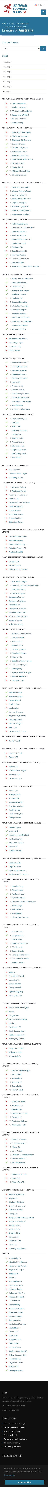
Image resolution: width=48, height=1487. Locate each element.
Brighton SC (13, 1198)
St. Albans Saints (19, 649)
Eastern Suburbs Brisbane (19, 502)
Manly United (17, 167)
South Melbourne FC (20, 362)
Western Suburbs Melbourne (24, 901)
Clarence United (15, 753)
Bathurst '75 (13, 1273)
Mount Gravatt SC (16, 802)
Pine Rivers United (16, 806)
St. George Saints (19, 175)
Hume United (17, 1090)
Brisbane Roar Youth (20, 258)
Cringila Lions (14, 1015)
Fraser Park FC (14, 605)
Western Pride (18, 262)
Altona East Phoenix (20, 917)
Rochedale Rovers (16, 522)
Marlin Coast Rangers (17, 1324)
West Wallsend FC (16, 552)
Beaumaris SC (17, 1105)
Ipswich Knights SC (16, 506)
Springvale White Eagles (22, 672)
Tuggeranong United (20, 115)
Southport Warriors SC (18, 1351)
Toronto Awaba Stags (17, 544)
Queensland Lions (16, 518)
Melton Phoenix (15, 1225)
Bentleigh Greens (19, 374)
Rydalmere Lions (15, 1052)
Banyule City (17, 1086)
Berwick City (17, 1109)
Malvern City (17, 939)
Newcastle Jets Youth (20, 187)
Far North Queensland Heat (23, 228)
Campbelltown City (19, 302)
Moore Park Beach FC (17, 870)
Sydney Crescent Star (17, 1355)
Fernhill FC (13, 1023)
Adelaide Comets (19, 294)
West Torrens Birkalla (20, 317)
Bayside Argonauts (16, 1194)
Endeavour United (16, 1210)
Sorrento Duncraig (19, 430)
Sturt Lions (13, 727)
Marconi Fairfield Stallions (22, 159)
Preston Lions (17, 890)
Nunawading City (19, 1125)
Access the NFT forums (12, 1431)
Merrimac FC (14, 1331)
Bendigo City (17, 668)
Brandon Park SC (15, 1281)
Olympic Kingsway (16, 991)
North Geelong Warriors (21, 634)
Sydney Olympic (18, 144)
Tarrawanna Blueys (17, 1035)
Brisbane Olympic (19, 231)
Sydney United (18, 163)
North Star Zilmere (16, 514)
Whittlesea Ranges (19, 676)
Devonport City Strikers (18, 338)
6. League (7, 77)
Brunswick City (18, 680)
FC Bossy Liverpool (16, 1297)
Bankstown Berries (16, 597)
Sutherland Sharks (19, 151)
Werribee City (17, 405)
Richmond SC (17, 641)
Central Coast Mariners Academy (25, 585)
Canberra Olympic (19, 107)
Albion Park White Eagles (19, 1007)
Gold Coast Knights (16, 1308)
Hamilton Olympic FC (20, 206)
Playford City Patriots (17, 716)
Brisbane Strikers (19, 235)
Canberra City (17, 122)
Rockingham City (15, 995)
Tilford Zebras (14, 350)
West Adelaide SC (19, 282)
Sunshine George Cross (21, 661)
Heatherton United (19, 1113)
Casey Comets (18, 951)
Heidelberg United (19, 370)
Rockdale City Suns (19, 148)
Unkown (7, 91)
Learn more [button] (9, 1475)
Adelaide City (17, 298)
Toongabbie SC (15, 1359)
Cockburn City (17, 438)
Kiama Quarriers (15, 1316)
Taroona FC (13, 757)
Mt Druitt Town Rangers (18, 616)
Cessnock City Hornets (18, 536)
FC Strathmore (14, 1300)
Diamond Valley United (21, 955)
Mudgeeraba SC (15, 1339)
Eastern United (15, 700)
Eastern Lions (17, 931)
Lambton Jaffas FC (19, 195)
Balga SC (12, 972)
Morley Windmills (15, 987)
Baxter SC (13, 1277)
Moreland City (17, 886)
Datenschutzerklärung (12, 1443)
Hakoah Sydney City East (19, 835)
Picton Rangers (15, 1347)
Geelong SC (17, 1082)
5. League (7, 72)
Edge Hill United (15, 866)
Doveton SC (17, 1117)
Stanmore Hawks (16, 850)
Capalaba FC (14, 498)
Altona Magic (17, 905)
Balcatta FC (16, 426)
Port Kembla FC (15, 1027)
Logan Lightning (15, 510)
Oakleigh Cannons (19, 366)
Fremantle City (14, 1304)
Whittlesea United (19, 1158)
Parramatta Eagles (19, 581)
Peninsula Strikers (19, 1121)
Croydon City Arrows (17, 1206)
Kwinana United (15, 1320)
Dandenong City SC (20, 665)
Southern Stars (18, 962)
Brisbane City (17, 247)
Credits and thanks (11, 1435)
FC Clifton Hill (17, 947)
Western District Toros (18, 731)
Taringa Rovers (15, 817)
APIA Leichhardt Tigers (21, 171)
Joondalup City (14, 980)
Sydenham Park (18, 898)
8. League (7, 86)
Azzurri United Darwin (17, 1266)
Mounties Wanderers (17, 612)
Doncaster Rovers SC (20, 958)
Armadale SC (17, 457)
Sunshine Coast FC (19, 251)
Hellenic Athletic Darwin (18, 569)
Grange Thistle (15, 794)
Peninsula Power (19, 491)
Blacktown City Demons (21, 140)
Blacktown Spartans (20, 136)
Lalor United (17, 1151)
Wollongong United (16, 1038)
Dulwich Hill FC (14, 831)
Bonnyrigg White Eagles (21, 132)
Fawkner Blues (18, 894)
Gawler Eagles (14, 704)
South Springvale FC (20, 943)
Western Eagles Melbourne (23, 1155)
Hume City (16, 382)
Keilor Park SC (17, 909)
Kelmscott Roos (15, 984)
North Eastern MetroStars (22, 279)
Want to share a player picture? (15, 1439)
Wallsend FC (14, 1366)
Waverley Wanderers (17, 1248)
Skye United (13, 1237)
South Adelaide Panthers (22, 321)
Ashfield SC (13, 766)
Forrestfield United (16, 976)
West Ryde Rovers (16, 1370)
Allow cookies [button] (24, 1482)
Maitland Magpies (16, 540)
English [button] (40, 5)
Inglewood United (19, 449)
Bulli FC (11, 1011)
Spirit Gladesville (15, 620)
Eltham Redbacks (16, 1289)
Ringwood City (14, 1233)
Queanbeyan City (16, 477)
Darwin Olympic (15, 565)
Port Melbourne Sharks (21, 401)
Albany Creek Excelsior (18, 495)
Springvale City (15, 1241)
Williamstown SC (18, 1162)
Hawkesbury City (15, 839)
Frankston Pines (18, 1101)
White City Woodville (20, 306)
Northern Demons (16, 712)
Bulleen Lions (17, 645)
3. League (7, 67)
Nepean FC (13, 846)
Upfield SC (13, 1244)
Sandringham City (19, 1174)
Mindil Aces (13, 1335)
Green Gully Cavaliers (21, 397)
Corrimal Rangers (16, 1285)
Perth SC (15, 422)
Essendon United (19, 1143)
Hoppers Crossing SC (17, 1221)
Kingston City (17, 657)
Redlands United (19, 243)
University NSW (15, 1056)
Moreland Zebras (19, 653)
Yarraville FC (17, 1074)
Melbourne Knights (19, 378)
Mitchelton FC (14, 798)
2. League (7, 62)
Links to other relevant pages (15, 1423)
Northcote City (17, 386)
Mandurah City (15, 774)
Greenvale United (16, 1312)
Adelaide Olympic (16, 696)
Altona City (16, 1147)
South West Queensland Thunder (25, 266)
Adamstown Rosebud (20, 214)
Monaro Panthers (19, 119)
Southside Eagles (16, 814)
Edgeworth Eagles (19, 202)
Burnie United (14, 741)
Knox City (16, 1178)
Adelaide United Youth (18, 1262)
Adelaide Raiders (19, 313)
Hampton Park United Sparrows (21, 1217)
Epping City (13, 1213)
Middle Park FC (18, 1182)
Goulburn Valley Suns (21, 409)
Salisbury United (15, 719)
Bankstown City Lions (17, 601)
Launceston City (15, 346)
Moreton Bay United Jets (22, 239)
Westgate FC (17, 913)
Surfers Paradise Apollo (18, 874)
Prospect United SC (16, 1048)
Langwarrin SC (18, 935)
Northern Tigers (18, 593)
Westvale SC (17, 1078)
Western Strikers (19, 329)
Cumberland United (20, 325)
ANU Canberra (14, 470)
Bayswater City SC (19, 418)
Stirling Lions (17, 434)
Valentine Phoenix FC (17, 548)
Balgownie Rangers (16, 1270)
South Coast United (16, 1031)
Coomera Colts (15, 863)
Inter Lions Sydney (16, 843)
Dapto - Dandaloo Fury (18, 1019)
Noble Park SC (14, 1229)
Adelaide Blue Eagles (20, 290)
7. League (7, 82)
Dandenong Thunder (20, 393)
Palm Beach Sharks (20, 224)
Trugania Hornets (16, 1362)
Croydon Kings (18, 286)
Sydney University (16, 624)
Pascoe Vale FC (18, 390)
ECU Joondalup (18, 446)
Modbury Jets (14, 708)
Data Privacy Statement (12, 1447)
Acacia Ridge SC (15, 1258)
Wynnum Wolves (19, 487)
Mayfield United (15, 1328)
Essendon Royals (19, 1139)
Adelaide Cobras (15, 692)
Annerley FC (13, 790)
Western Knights (15, 778)
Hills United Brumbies (17, 608)
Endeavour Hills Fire (17, 1293)
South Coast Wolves (20, 155)
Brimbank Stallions (16, 1202)
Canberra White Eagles (18, 473)
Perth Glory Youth (19, 453)
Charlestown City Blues (21, 199)
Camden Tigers (15, 827)
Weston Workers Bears (21, 191)
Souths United (14, 810)
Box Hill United (18, 637)
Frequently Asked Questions (14, 1427)
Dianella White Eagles (17, 770)
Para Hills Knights (19, 310)
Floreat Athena (18, 442)
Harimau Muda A (19, 255)
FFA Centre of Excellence (22, 111)
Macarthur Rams (18, 589)
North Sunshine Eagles (21, 1070)
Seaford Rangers (16, 723)
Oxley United (14, 1343)
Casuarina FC (14, 561)
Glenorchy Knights (16, 342)
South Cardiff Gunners (21, 210)
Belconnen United (19, 103)
